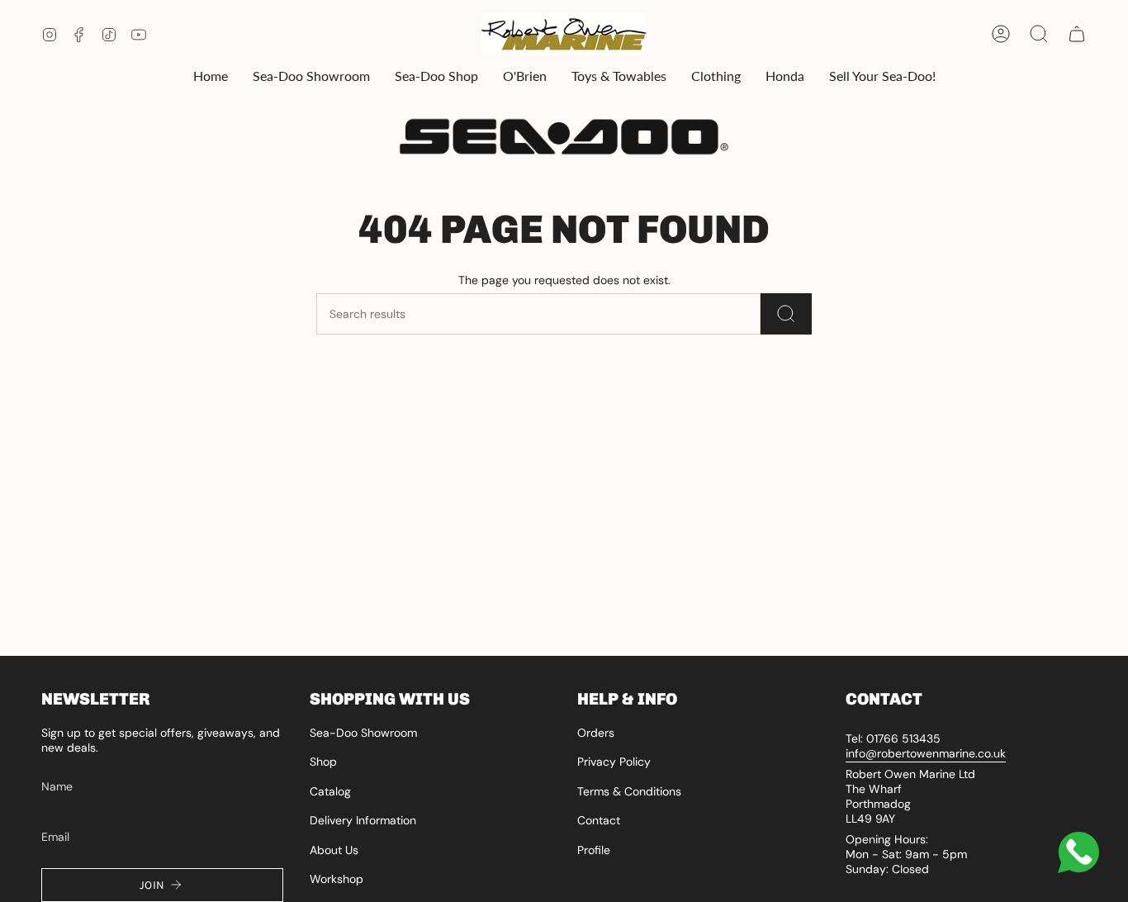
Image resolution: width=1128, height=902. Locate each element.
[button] (311, 76)
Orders (595, 732)
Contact (598, 820)
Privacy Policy (614, 761)
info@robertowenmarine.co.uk (926, 753)
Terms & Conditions (629, 791)
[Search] (786, 314)
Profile (593, 850)
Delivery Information (363, 820)
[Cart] (1077, 34)
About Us (334, 850)
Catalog (330, 791)
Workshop (336, 878)
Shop (323, 761)
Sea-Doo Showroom (363, 732)
